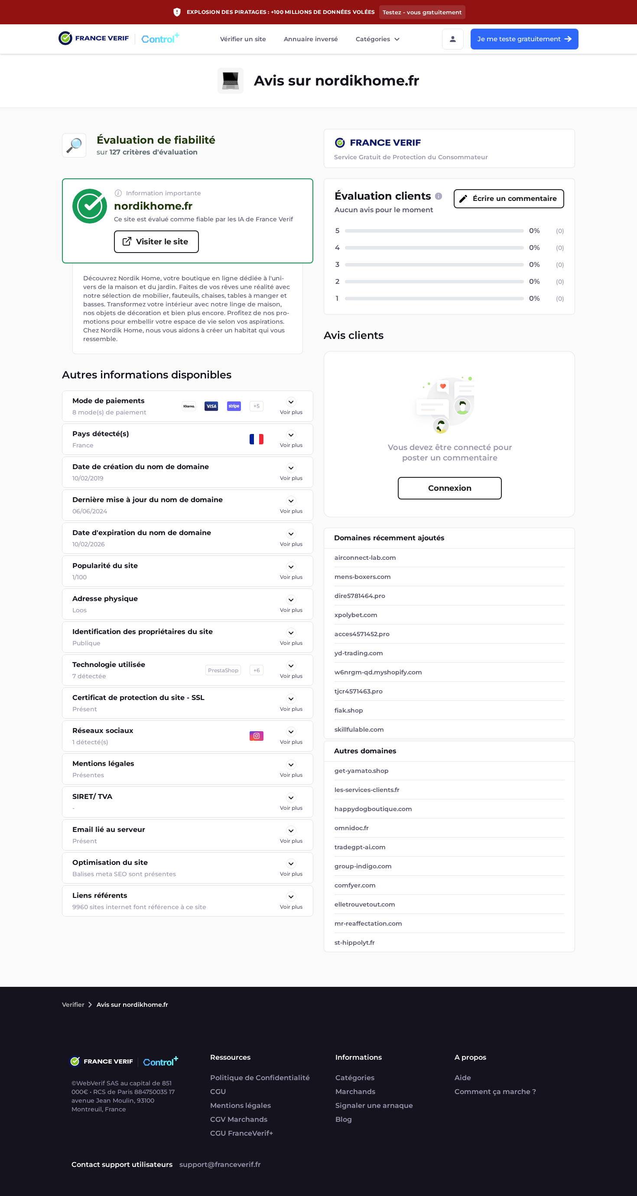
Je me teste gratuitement (519, 39)
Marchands (355, 1092)
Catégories (373, 39)
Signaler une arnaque (374, 1105)
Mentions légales (240, 1105)
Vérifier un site (243, 39)
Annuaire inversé (311, 39)
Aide (463, 1078)
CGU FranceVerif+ (241, 1133)
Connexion (449, 488)
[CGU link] (438, 196)
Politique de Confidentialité (260, 1078)
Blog (343, 1119)
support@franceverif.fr (220, 1164)
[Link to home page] (93, 39)
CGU (218, 1092)
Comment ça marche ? (495, 1092)
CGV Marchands (238, 1119)
